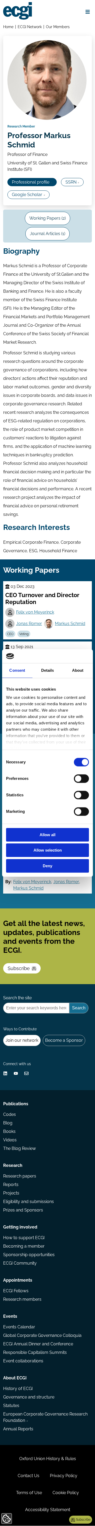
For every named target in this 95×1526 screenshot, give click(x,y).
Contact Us (28, 1475)
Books (9, 1131)
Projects (11, 1193)
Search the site (17, 997)
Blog (7, 1122)
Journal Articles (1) (47, 233)
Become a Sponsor (64, 1040)
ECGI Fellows (15, 1290)
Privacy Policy (63, 1475)
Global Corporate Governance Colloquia (42, 1335)
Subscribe (19, 968)
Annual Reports (18, 1428)
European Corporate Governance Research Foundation (45, 1417)
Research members (22, 1299)
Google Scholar (27, 194)
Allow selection (48, 850)
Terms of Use (29, 1492)
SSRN (71, 182)
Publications (15, 1103)
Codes (9, 1114)
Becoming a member (24, 1246)
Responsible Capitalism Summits (35, 1352)
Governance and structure (28, 1397)
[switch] (81, 778)
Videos (10, 1139)
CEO (10, 634)
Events (10, 1316)
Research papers (19, 1176)
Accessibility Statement (47, 1509)
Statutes (11, 1405)
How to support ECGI (24, 1237)
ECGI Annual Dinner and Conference (38, 1343)
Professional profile (30, 182)
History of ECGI (18, 1388)
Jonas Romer (29, 623)
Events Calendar (19, 1326)
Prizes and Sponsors (23, 1210)
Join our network (22, 1040)
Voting (23, 634)
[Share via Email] (26, 1073)
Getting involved (20, 1227)
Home (8, 26)
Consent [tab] (17, 670)
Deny (47, 866)
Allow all (47, 834)
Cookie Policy (66, 1492)
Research (12, 1165)
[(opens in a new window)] (5, 1073)
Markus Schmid (70, 623)
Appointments (17, 1280)
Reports (10, 1184)
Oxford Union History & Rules (47, 1458)
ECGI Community (20, 1263)
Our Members (58, 26)
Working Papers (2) (47, 218)
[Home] (17, 11)
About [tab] (78, 670)
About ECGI (15, 1377)
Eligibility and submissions (28, 1201)
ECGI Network (30, 26)
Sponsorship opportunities (29, 1254)
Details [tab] (47, 670)
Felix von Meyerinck (35, 612)
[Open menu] (87, 12)
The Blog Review (19, 1148)
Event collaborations (23, 1360)
